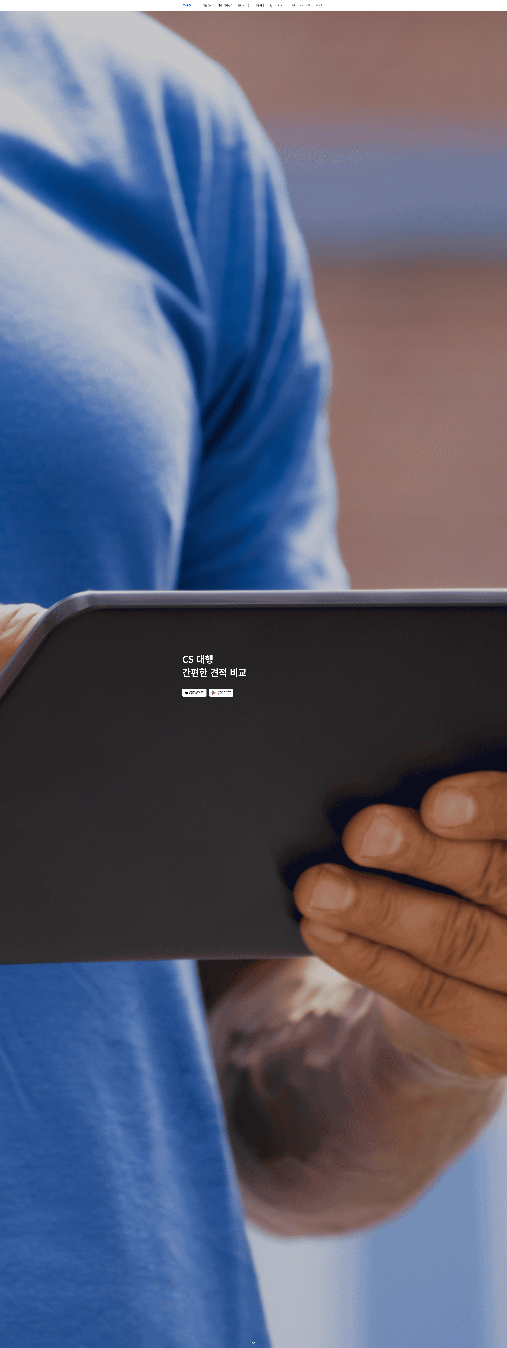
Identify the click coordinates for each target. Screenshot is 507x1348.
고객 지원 (318, 5)
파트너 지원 (305, 5)
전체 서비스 (276, 5)
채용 (293, 5)
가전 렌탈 (260, 5)
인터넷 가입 (244, 5)
